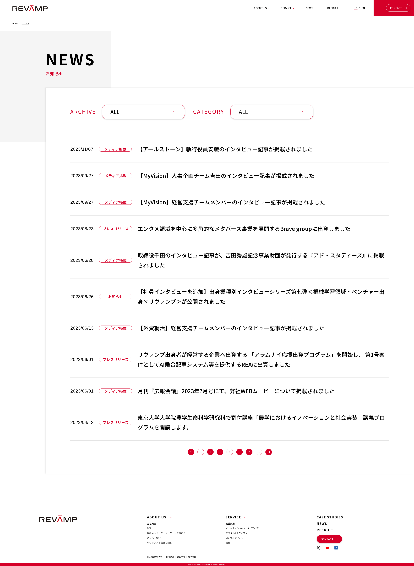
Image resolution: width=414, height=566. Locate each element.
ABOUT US (260, 8)
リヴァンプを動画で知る (159, 542)
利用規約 (170, 556)
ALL (115, 112)
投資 (228, 542)
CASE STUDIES (330, 517)
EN (363, 8)
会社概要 (151, 523)
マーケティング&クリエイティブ (242, 528)
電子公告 (192, 556)
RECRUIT (332, 8)
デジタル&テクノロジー (238, 533)
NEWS (309, 8)
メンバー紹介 (154, 537)
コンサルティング (235, 537)
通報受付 (181, 556)
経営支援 (230, 523)
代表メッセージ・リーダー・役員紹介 (166, 533)
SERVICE (286, 8)
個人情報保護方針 (155, 556)
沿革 (149, 528)
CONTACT (396, 8)
